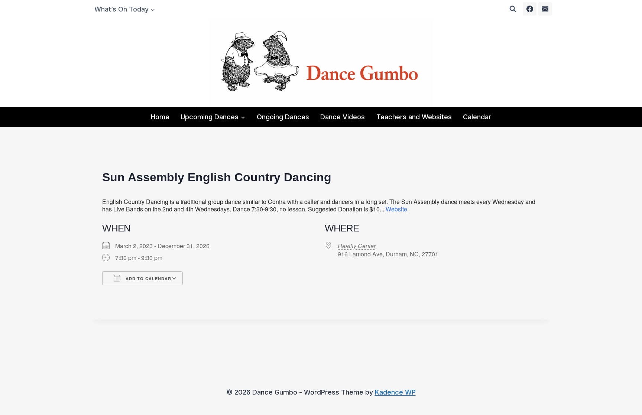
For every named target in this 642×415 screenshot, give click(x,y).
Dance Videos (342, 117)
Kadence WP (395, 392)
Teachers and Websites (414, 117)
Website (396, 209)
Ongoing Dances (283, 117)
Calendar (477, 117)
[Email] (545, 9)
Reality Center (357, 245)
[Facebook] (529, 9)
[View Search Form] (512, 9)
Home (160, 117)
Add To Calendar (147, 278)
